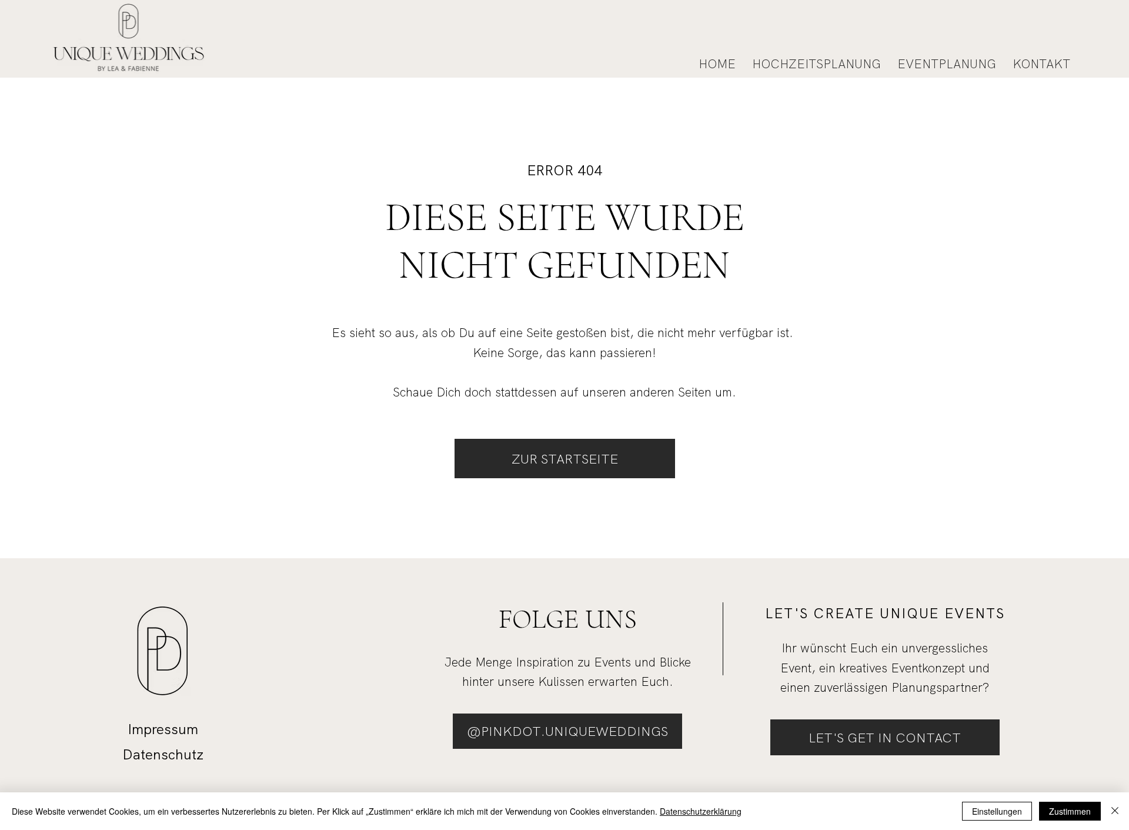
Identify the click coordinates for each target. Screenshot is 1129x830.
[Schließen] (1115, 811)
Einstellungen (997, 811)
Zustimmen (1070, 811)
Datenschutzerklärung (700, 811)
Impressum (163, 729)
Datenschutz (162, 754)
